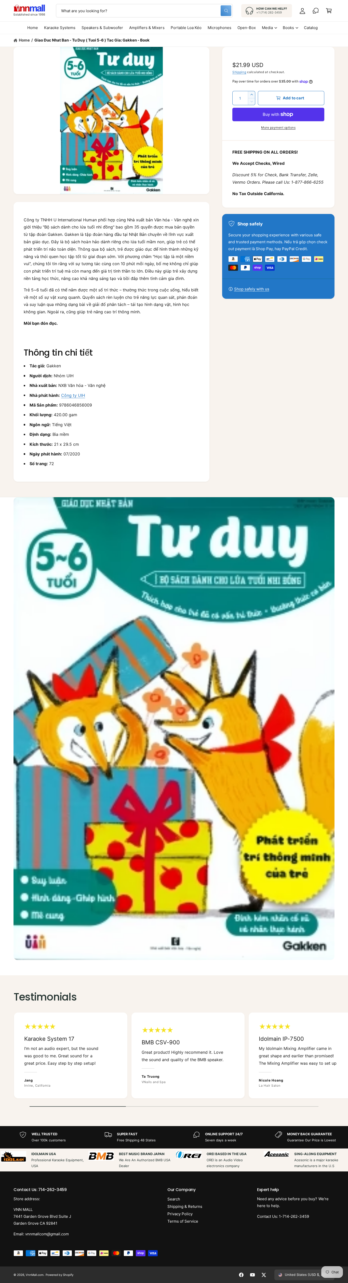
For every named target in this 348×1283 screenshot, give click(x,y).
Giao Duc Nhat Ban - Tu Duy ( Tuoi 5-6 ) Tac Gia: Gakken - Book (92, 40)
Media (267, 27)
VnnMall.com (35, 1275)
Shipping (239, 72)
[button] (329, 10)
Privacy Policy (180, 1213)
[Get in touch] (315, 10)
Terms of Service (182, 1221)
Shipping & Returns (184, 1206)
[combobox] (144, 10)
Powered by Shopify (59, 1275)
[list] (174, 1056)
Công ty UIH (73, 395)
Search (173, 1199)
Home (24, 40)
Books (288, 27)
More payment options (278, 127)
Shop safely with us (251, 289)
